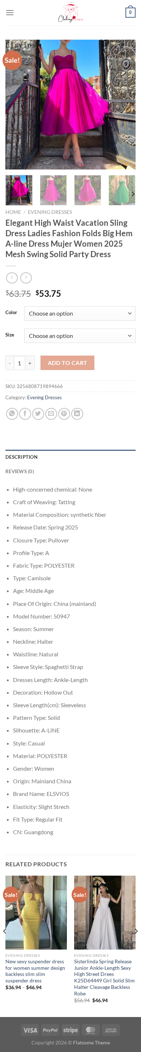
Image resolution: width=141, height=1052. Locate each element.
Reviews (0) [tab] (19, 471)
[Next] (124, 105)
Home (13, 212)
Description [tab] (21, 457)
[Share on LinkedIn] (77, 414)
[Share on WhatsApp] (12, 414)
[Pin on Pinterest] (64, 414)
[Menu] (9, 12)
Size (9, 335)
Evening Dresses (50, 212)
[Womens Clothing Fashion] (70, 12)
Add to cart (67, 363)
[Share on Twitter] (38, 414)
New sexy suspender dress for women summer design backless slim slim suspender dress (35, 971)
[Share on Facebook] (25, 414)
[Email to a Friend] (51, 414)
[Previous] (17, 105)
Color (11, 312)
